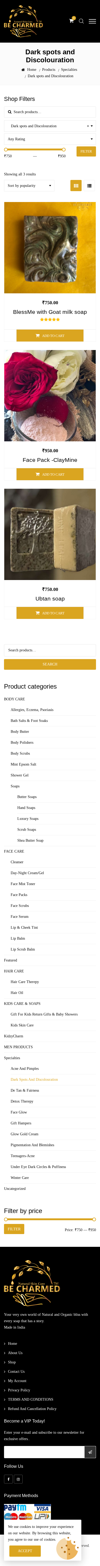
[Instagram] (18, 1479)
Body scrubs (20, 753)
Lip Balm (18, 938)
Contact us (16, 1372)
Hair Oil (17, 993)
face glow (19, 1112)
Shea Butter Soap (30, 840)
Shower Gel (20, 775)
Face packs (19, 895)
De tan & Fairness (25, 1090)
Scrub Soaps (26, 830)
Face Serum (20, 917)
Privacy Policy (19, 1390)
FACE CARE (14, 851)
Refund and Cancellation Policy (32, 1409)
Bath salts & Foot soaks (29, 721)
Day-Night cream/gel (27, 873)
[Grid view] (76, 185)
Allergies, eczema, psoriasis (32, 710)
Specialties (12, 1058)
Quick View (52, 254)
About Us (15, 1353)
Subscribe (90, 1452)
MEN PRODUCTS (18, 1047)
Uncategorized (15, 1189)
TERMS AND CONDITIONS (30, 1399)
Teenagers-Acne (23, 1156)
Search (50, 664)
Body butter (20, 732)
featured (10, 960)
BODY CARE (14, 699)
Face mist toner (23, 884)
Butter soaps (27, 797)
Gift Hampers (21, 1123)
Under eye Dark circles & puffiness (38, 1167)
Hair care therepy (25, 982)
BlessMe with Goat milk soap (50, 312)
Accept (25, 1551)
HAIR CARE (14, 971)
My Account (17, 1381)
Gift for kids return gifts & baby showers (44, 1014)
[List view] (89, 185)
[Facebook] (8, 1479)
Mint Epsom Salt (23, 764)
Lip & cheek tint (24, 928)
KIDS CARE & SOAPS (22, 1004)
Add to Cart (53, 336)
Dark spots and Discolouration (34, 1080)
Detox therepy (22, 1101)
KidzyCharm (13, 1036)
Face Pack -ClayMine (50, 460)
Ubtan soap (50, 599)
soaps (15, 786)
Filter (86, 151)
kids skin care (22, 1025)
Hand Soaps (26, 808)
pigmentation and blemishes (32, 1145)
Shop (12, 1362)
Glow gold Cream (24, 1134)
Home (12, 1344)
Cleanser (17, 862)
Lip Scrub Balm (23, 949)
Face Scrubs (20, 906)
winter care (20, 1178)
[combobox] (50, 126)
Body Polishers (22, 743)
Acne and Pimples (25, 1069)
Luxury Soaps (27, 819)
